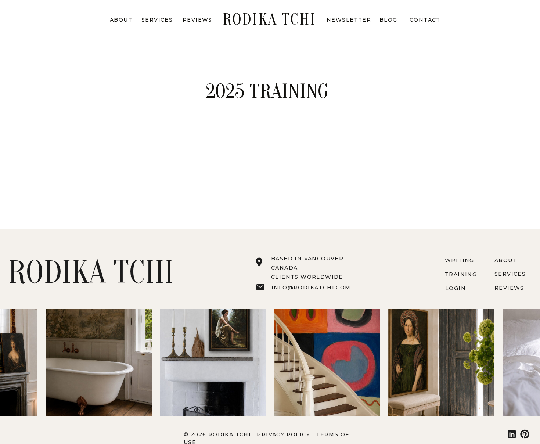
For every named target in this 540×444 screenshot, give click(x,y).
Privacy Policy (284, 434)
